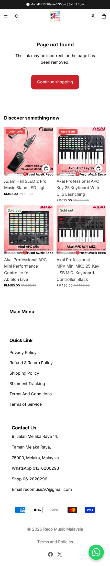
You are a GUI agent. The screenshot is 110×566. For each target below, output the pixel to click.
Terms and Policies (55, 541)
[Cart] (103, 16)
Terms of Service (25, 404)
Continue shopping (55, 81)
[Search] (17, 16)
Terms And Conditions (30, 393)
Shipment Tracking (27, 383)
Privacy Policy (23, 352)
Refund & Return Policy (31, 362)
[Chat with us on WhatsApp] (96, 552)
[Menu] (6, 16)
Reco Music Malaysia (63, 529)
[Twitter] (60, 554)
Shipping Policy (24, 373)
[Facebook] (50, 554)
